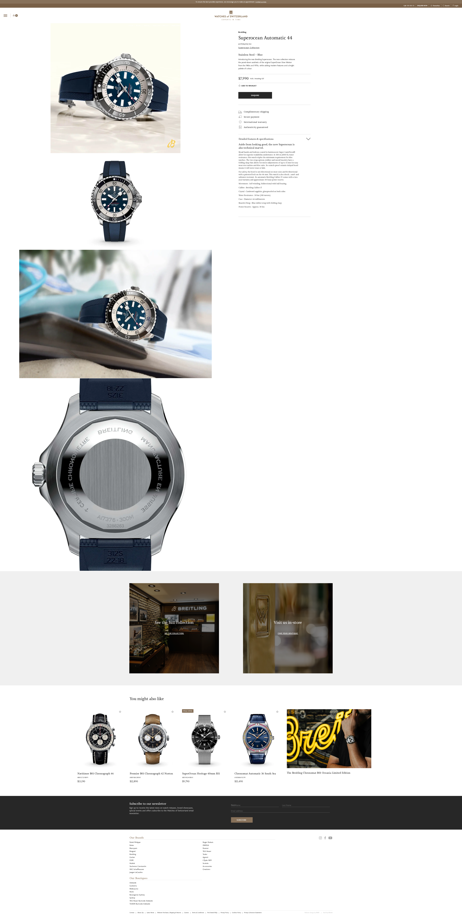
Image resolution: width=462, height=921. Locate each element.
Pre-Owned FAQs (212, 912)
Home (131, 25)
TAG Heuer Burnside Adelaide (141, 901)
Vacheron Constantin (138, 866)
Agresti (205, 857)
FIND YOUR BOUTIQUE (288, 633)
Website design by (312, 912)
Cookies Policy (236, 912)
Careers (186, 912)
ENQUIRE (439, 15)
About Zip (141, 912)
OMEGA (206, 845)
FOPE (132, 860)
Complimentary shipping (256, 111)
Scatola (205, 863)
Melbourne (134, 889)
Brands (138, 25)
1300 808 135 (410, 5)
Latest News (150, 912)
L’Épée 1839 (207, 860)
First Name (235, 805)
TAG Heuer (207, 851)
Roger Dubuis (208, 842)
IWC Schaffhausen (137, 869)
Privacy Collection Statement (253, 912)
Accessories (207, 866)
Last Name (286, 805)
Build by (327, 912)
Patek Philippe (135, 842)
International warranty (255, 122)
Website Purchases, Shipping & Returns (169, 912)
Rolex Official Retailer (449, 15)
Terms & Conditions (198, 912)
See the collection (174, 633)
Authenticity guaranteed (256, 127)
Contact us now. (260, 2)
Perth (132, 892)
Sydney (132, 898)
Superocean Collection (160, 25)
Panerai (205, 848)
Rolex (132, 845)
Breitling (147, 25)
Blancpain (133, 848)
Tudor (205, 854)
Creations (206, 869)
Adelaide (133, 883)
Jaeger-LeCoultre (136, 872)
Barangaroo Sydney (137, 895)
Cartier (132, 857)
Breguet (133, 851)
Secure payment (252, 116)
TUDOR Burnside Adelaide (140, 904)
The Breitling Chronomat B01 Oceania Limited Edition (162, 773)
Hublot (132, 863)
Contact (132, 912)
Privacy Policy (225, 912)
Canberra (133, 886)
